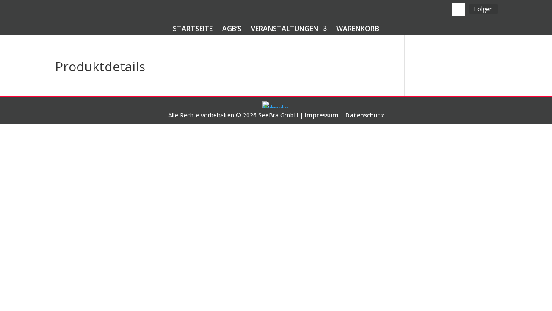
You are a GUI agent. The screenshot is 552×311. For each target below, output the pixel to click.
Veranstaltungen (284, 29)
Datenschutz (364, 115)
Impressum (322, 115)
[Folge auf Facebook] (458, 9)
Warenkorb (357, 29)
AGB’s (232, 29)
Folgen (483, 9)
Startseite (193, 29)
